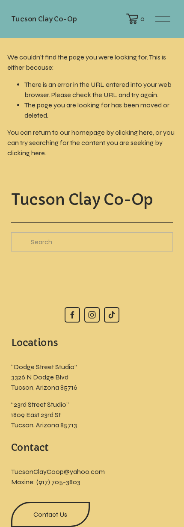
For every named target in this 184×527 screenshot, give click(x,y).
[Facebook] (72, 315)
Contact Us (50, 514)
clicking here (134, 132)
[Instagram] (92, 315)
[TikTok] (111, 315)
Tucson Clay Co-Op (44, 19)
